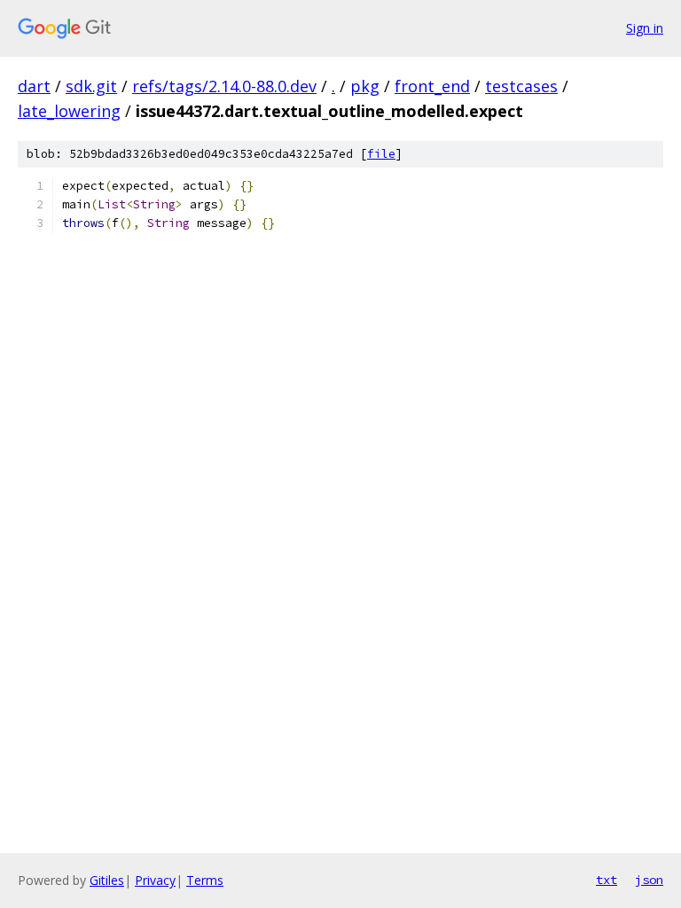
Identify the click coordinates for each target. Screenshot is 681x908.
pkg (365, 86)
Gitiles (107, 880)
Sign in (644, 28)
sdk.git (91, 86)
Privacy (155, 880)
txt (606, 880)
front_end (432, 86)
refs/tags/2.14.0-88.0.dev (224, 86)
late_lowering (69, 110)
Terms (204, 880)
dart (34, 86)
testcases (521, 86)
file (381, 153)
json (649, 880)
